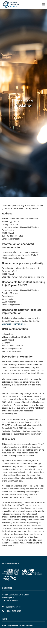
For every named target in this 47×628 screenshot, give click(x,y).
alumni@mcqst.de (13, 606)
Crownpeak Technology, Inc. (14, 323)
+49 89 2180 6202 (13, 611)
